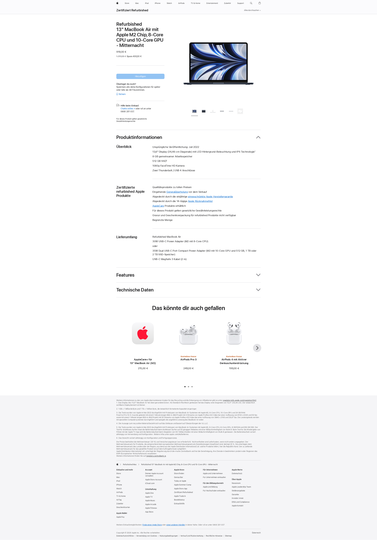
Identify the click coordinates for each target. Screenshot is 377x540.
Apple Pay (120, 517)
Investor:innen (237, 498)
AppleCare (158, 205)
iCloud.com (149, 483)
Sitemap (228, 536)
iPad (118, 481)
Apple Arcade (150, 504)
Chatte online (128, 108)
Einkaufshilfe (179, 504)
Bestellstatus (179, 500)
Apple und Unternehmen (213, 473)
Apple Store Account (153, 480)
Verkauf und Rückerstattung (191, 536)
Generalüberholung (177, 191)
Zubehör (119, 504)
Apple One (149, 493)
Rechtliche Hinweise (214, 536)
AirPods (119, 492)
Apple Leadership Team (241, 487)
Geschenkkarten (123, 507)
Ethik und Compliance (240, 502)
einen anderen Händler (175, 525)
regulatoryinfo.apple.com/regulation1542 (239, 400)
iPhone (119, 485)
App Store (149, 512)
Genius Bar (178, 477)
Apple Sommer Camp (182, 485)
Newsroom (236, 483)
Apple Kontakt (237, 506)
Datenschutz (237, 473)
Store (118, 473)
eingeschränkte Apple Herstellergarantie (210, 196)
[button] (251, 3)
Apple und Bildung (210, 487)
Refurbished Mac (130, 464)
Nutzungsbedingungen (169, 536)
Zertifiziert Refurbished (132, 10)
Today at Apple (180, 481)
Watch (118, 489)
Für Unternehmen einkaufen (214, 477)
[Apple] (117, 464)
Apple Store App (180, 489)
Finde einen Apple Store (152, 525)
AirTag (118, 500)
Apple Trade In (180, 496)
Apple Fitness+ (151, 508)
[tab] (194, 112)
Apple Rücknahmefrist (200, 201)
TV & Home (121, 496)
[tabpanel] (218, 63)
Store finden (179, 473)
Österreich (256, 533)
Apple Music (150, 501)
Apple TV (149, 497)
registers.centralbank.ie (156, 456)
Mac (118, 477)
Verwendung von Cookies (146, 536)
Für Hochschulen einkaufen (214, 491)
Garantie (235, 495)
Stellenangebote (238, 491)
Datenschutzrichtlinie (125, 536)
